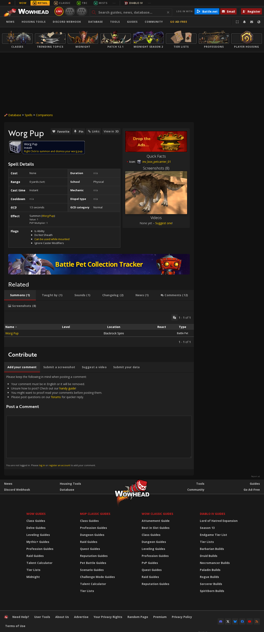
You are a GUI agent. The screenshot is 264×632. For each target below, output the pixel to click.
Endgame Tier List (213, 535)
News (10, 22)
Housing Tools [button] (34, 22)
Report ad (255, 476)
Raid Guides (35, 556)
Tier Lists (33, 570)
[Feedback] (252, 22)
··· (114, 3)
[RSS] (257, 621)
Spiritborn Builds (212, 591)
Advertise (81, 617)
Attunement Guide (156, 521)
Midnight (33, 577)
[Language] (259, 22)
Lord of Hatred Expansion (219, 521)
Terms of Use (15, 626)
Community (154, 22)
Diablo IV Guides (212, 514)
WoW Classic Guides (157, 514)
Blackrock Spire (114, 333)
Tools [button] (115, 22)
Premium (160, 617)
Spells (28, 115)
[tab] (20, 295)
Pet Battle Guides (93, 563)
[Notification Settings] (244, 22)
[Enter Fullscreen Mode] (237, 22)
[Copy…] (174, 317)
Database (95, 22)
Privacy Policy (182, 617)
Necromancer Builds (215, 563)
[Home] (27, 11)
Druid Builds (208, 556)
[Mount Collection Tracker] (99, 264)
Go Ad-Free (178, 22)
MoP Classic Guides (95, 514)
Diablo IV (136, 3)
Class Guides (35, 521)
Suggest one (163, 223)
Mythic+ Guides (37, 542)
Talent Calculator (39, 563)
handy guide (67, 388)
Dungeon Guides (92, 535)
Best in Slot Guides (156, 528)
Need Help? (20, 617)
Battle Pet (182, 333)
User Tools (42, 617)
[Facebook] (242, 621)
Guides (132, 22)
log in (42, 465)
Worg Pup (48, 216)
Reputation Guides (94, 556)
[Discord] (221, 621)
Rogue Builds (209, 577)
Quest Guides (90, 549)
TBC (84, 3)
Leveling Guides (38, 535)
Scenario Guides (92, 570)
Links (95, 131)
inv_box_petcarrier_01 (156, 162)
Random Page (137, 617)
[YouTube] (249, 621)
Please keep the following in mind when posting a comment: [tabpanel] (54, 421)
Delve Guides (36, 528)
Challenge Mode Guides (97, 577)
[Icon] (15, 147)
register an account (59, 465)
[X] (228, 621)
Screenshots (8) (156, 168)
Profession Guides (39, 549)
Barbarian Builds (212, 549)
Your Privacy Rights (108, 617)
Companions (44, 115)
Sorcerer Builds (211, 584)
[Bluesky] (235, 621)
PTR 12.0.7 (81, 11)
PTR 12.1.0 (70, 11)
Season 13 (207, 528)
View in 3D (111, 131)
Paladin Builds (210, 570)
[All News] (9, 3)
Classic (65, 3)
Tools (200, 484)
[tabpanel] (99, 329)
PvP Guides (150, 563)
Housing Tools (70, 484)
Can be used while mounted (52, 239)
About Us (62, 617)
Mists (103, 3)
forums (56, 397)
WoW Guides (36, 514)
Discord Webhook (67, 22)
